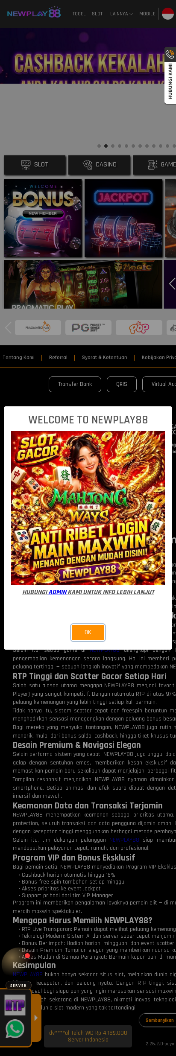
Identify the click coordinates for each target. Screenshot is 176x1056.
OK (88, 632)
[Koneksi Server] (18, 964)
